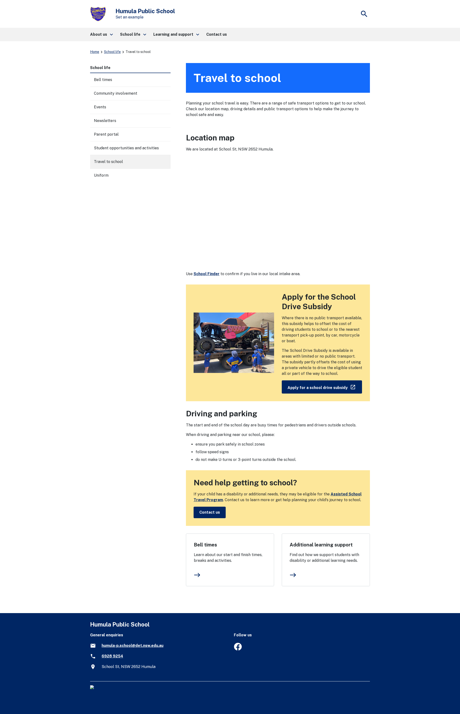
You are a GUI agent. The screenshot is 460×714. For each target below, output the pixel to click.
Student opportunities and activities (126, 148)
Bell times (205, 545)
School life (112, 52)
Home (94, 52)
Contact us (209, 512)
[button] (101, 34)
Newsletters (105, 120)
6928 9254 (112, 656)
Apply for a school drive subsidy (325, 386)
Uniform (101, 175)
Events (100, 107)
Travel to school (108, 161)
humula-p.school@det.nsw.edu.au (132, 645)
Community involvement (115, 93)
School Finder (206, 274)
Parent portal (106, 134)
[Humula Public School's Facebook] (238, 649)
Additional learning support (321, 545)
